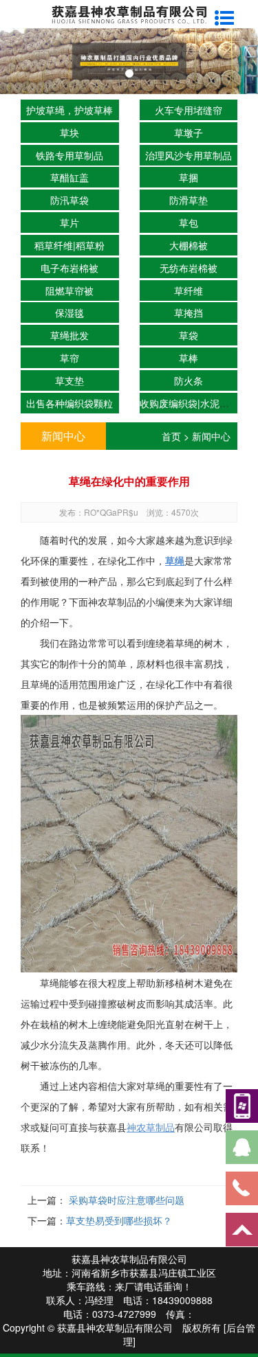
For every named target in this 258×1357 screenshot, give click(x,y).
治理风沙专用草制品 (188, 155)
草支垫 (69, 380)
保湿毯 (69, 312)
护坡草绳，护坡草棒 (69, 110)
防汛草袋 (69, 200)
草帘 (69, 358)
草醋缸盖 (69, 177)
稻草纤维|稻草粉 (69, 245)
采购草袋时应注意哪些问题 (125, 1200)
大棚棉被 (188, 245)
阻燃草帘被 (69, 290)
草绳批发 (69, 335)
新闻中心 (211, 436)
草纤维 (188, 290)
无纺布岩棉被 (188, 268)
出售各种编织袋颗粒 (69, 403)
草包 (188, 222)
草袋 (188, 335)
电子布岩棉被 (69, 268)
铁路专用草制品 (69, 155)
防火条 (188, 380)
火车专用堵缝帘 (188, 110)
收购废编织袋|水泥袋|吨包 (195, 403)
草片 (69, 222)
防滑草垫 (188, 200)
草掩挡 (188, 312)
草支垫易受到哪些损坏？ (119, 1220)
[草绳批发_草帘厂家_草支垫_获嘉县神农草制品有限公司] (129, 61)
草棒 (188, 358)
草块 (69, 132)
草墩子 (188, 132)
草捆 (188, 177)
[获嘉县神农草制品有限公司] (129, 13)
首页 (171, 436)
